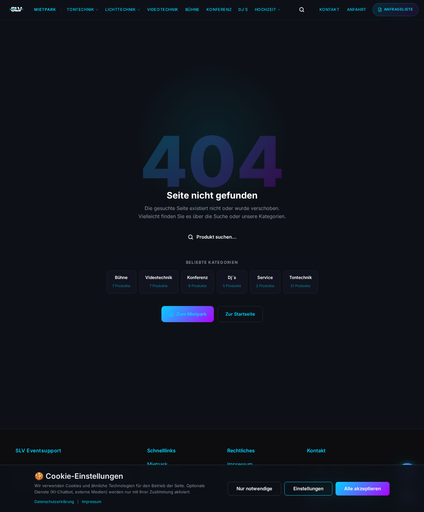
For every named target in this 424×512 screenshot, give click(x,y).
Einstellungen (308, 488)
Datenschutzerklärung (54, 501)
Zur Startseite (240, 314)
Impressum (91, 501)
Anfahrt (356, 9)
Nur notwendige (254, 488)
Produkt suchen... (216, 237)
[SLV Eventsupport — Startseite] (17, 9)
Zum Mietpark (191, 314)
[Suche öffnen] (301, 9)
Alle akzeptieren (362, 488)
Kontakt (329, 9)
